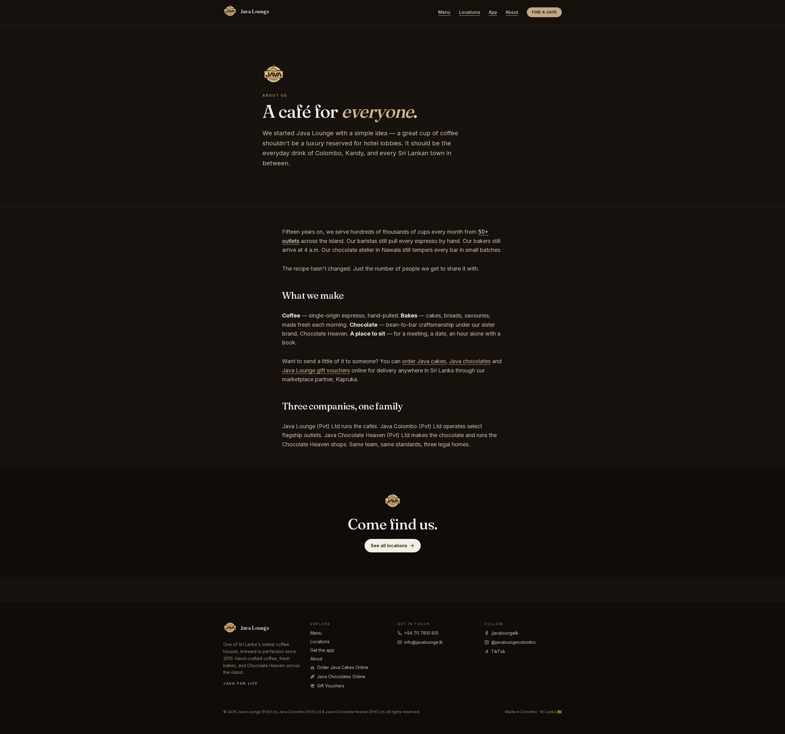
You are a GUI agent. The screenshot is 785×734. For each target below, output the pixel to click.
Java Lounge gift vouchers (316, 370)
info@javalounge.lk (423, 642)
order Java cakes (424, 361)
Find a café (544, 12)
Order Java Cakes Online (342, 667)
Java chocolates (470, 361)
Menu (444, 12)
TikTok (498, 651)
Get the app (322, 650)
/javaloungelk (505, 633)
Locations (469, 12)
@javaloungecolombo (513, 642)
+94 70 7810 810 (421, 633)
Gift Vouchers (330, 685)
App (493, 12)
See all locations (389, 545)
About (512, 12)
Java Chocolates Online (341, 676)
